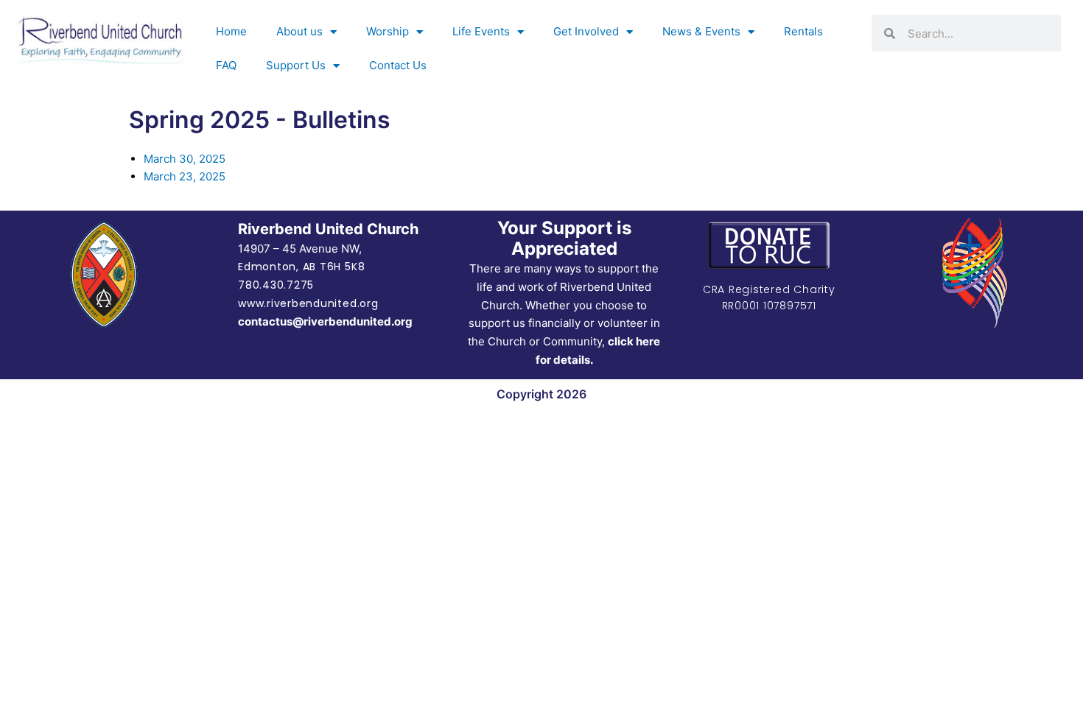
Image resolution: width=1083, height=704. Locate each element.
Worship (387, 31)
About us (299, 31)
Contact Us (398, 65)
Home (231, 31)
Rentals (803, 31)
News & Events (701, 31)
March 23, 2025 (184, 176)
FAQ (226, 65)
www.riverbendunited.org (308, 303)
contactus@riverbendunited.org (325, 321)
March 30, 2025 (184, 159)
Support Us (296, 65)
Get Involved (586, 31)
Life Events (481, 31)
